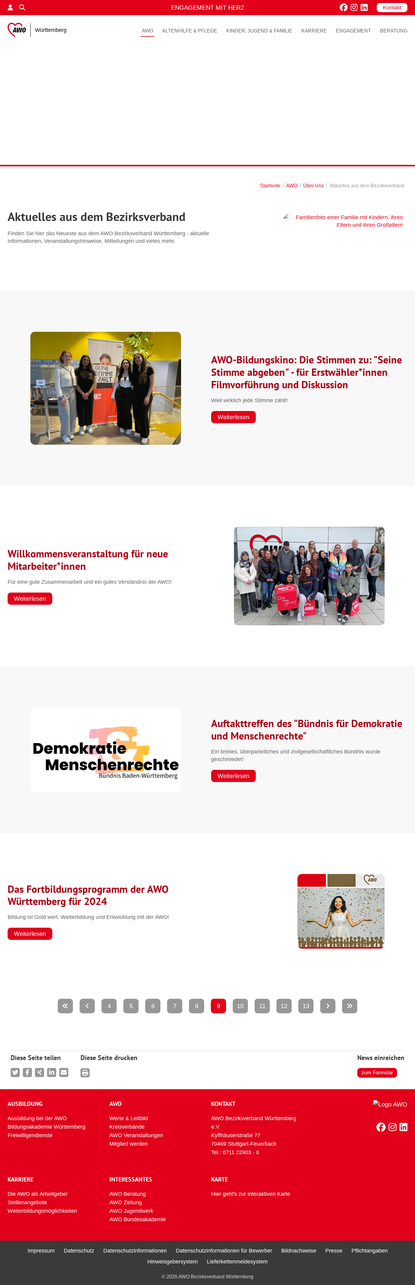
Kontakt (392, 8)
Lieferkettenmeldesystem (237, 1262)
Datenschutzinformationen (135, 1251)
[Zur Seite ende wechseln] (349, 1006)
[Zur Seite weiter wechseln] (327, 1006)
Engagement (353, 30)
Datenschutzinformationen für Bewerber (224, 1251)
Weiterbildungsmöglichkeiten (42, 1211)
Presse (333, 1251)
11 (262, 1006)
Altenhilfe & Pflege (189, 30)
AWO (147, 30)
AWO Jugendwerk (131, 1211)
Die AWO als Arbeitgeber (38, 1194)
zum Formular (377, 1073)
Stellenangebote (27, 1202)
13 (306, 1006)
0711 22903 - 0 (241, 1152)
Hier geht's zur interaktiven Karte (250, 1194)
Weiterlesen (233, 417)
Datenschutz (79, 1251)
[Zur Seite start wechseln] (65, 1006)
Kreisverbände (127, 1127)
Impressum (41, 1251)
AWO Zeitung (125, 1202)
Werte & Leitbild (128, 1118)
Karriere (314, 30)
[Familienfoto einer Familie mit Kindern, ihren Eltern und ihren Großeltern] (343, 221)
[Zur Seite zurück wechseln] (87, 1006)
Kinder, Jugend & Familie (259, 30)
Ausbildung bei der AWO (37, 1118)
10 (240, 1006)
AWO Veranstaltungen (136, 1135)
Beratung (393, 30)
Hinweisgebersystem (172, 1262)
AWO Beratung (127, 1194)
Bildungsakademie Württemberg (46, 1127)
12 (284, 1006)
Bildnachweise (298, 1251)
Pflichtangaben (370, 1251)
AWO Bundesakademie (137, 1219)
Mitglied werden (128, 1144)
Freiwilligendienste (30, 1135)
